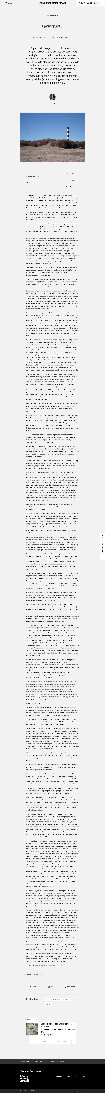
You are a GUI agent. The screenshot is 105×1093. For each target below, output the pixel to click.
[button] (8, 3)
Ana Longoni (52, 103)
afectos (47, 999)
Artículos (46, 1042)
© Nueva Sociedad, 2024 (27, 1091)
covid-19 (66, 999)
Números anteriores (62, 1042)
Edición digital (38, 1061)
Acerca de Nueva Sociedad (56, 1061)
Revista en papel (24, 1061)
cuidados (48, 1004)
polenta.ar (82, 1091)
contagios (56, 999)
